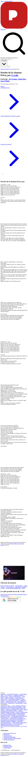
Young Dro (22, 79)
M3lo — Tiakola (23, 585)
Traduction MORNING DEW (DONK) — (12, 724)
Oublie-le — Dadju (5, 587)
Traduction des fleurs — (8, 705)
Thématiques (4, 60)
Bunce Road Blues (19, 594)
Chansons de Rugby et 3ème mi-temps (12, 738)
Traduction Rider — (13, 714)
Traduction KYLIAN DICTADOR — (12, 711)
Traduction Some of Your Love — (14, 716)
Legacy (13, 594)
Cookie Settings (7, 747)
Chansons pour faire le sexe (9, 733)
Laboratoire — (14, 698)
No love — (7, 703)
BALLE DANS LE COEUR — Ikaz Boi (10, 585)
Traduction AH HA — (8, 708)
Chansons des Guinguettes (9, 737)
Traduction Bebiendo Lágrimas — (10, 712)
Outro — (10, 699)
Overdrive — (19, 700)
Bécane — (21, 696)
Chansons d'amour (7, 735)
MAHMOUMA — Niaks (19, 588)
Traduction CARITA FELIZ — (12, 718)
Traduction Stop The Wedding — (16, 707)
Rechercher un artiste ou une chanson (9, 57)
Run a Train (8, 594)
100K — (4, 695)
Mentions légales (7, 745)
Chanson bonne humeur (8, 739)
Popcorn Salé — (15, 702)
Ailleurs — (20, 699)
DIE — (24, 703)
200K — (4, 698)
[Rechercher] (8, 66)
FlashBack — (6, 694)
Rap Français (6, 734)
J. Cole (14, 75)
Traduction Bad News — (8, 722)
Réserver (3, 86)
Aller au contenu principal (6, 1)
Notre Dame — (19, 694)
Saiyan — (11, 696)
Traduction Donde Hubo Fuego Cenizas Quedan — (14, 723)
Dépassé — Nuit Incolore (15, 587)
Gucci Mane (5, 81)
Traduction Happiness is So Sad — (13, 715)
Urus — (16, 703)
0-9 (2, 727)
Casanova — (13, 695)
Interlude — (7, 700)
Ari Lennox (13, 79)
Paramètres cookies (7, 746)
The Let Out (6, 595)
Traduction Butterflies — (14, 721)
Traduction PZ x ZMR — (19, 709)
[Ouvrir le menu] (9, 66)
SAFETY (3, 594)
